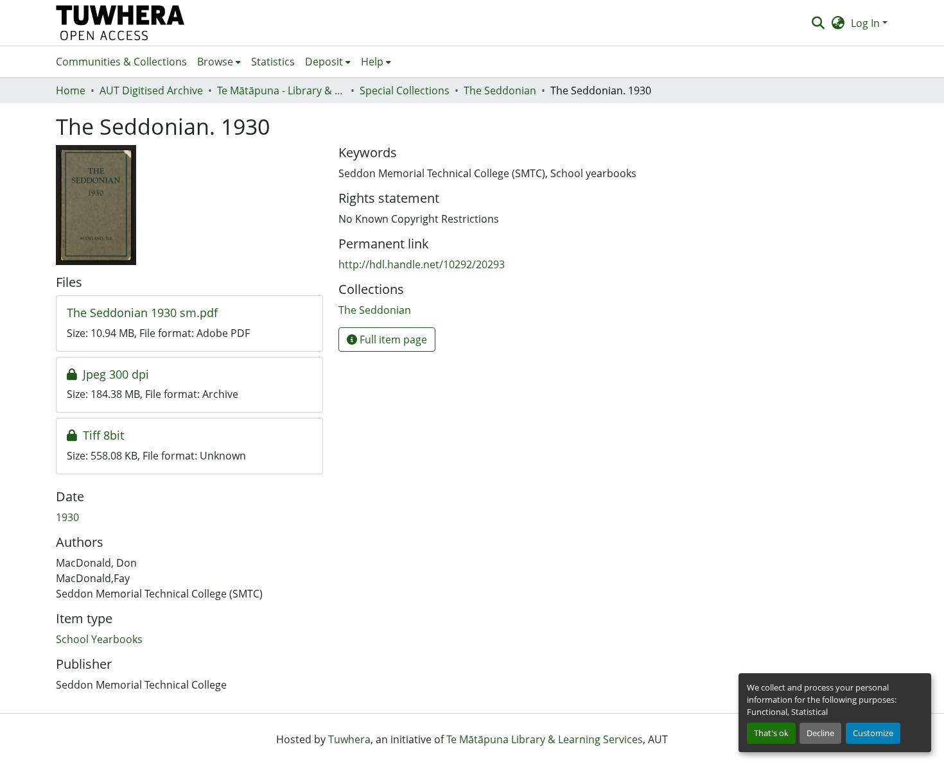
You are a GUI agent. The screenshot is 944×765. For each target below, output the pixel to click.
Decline (820, 733)
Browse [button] (215, 62)
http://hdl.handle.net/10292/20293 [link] (421, 264)
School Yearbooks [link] (99, 639)
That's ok (771, 733)
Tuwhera (349, 739)
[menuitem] (219, 61)
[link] (189, 313)
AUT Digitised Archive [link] (151, 90)
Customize (873, 733)
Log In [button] (866, 23)
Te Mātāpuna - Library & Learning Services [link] (281, 90)
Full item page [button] (392, 339)
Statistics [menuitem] (273, 62)
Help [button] (372, 62)
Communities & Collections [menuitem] (121, 62)
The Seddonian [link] (500, 90)
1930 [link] (67, 517)
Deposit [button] (324, 62)
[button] (120, 22)
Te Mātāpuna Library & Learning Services (544, 739)
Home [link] (70, 90)
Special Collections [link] (405, 90)
